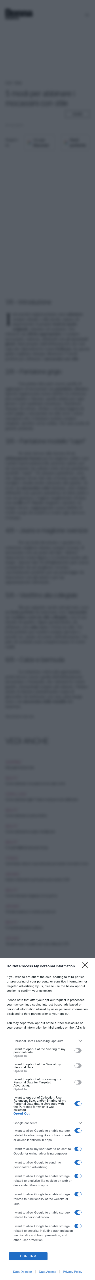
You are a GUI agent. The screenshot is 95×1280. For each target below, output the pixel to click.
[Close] (86, 966)
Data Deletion (22, 1271)
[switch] (78, 1050)
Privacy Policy (72, 1271)
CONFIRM (28, 1256)
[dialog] (47, 1119)
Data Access (47, 1271)
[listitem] (47, 1040)
